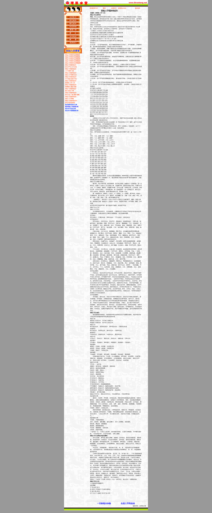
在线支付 (113, 8)
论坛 (124, 8)
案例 (104, 8)
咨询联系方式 (94, 8)
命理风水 (120, 8)
